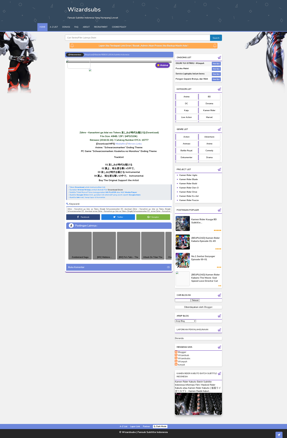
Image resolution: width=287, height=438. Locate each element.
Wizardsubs (184, 358)
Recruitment (100, 27)
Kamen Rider (209, 110)
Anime (187, 96)
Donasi (66, 27)
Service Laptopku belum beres (190, 73)
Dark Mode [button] (161, 426)
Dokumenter (186, 157)
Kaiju (186, 110)
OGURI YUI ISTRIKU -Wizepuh (190, 63)
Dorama (209, 103)
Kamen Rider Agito (188, 175)
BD (209, 96)
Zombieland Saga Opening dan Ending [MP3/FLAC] (80, 259)
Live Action (186, 117)
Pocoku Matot (182, 68)
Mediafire (121, 143)
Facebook (84, 217)
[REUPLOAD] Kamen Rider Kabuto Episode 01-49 (205, 239)
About (86, 27)
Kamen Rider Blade (189, 179)
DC (186, 103)
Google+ (155, 217)
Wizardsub (183, 355)
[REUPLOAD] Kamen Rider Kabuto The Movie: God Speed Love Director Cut (205, 277)
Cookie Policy (119, 27)
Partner (146, 426)
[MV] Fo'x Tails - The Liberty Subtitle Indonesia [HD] (128, 259)
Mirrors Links (135, 143)
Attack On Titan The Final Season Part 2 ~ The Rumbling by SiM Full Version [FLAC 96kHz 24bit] (153, 259)
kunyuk (181, 364)
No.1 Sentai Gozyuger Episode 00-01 (203, 258)
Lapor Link (135, 426)
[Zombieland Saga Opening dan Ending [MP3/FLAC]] (80, 245)
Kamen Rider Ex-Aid (189, 196)
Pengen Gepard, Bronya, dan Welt (192, 79)
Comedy (209, 150)
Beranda (179, 338)
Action (186, 136)
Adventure (209, 136)
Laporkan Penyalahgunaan (192, 329)
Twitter (120, 217)
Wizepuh (182, 361)
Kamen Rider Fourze (189, 200)
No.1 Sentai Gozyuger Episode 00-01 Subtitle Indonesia (107, 54)
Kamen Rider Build (188, 183)
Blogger (208, 307)
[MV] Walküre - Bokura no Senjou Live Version (104, 259)
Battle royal (186, 150)
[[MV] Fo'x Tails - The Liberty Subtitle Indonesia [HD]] (128, 245)
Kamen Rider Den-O (189, 187)
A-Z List (54, 27)
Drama (209, 157)
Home (42, 27)
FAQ (76, 27)
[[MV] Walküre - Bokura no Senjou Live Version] (104, 245)
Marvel (209, 117)
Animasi (186, 143)
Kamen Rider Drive (188, 191)
